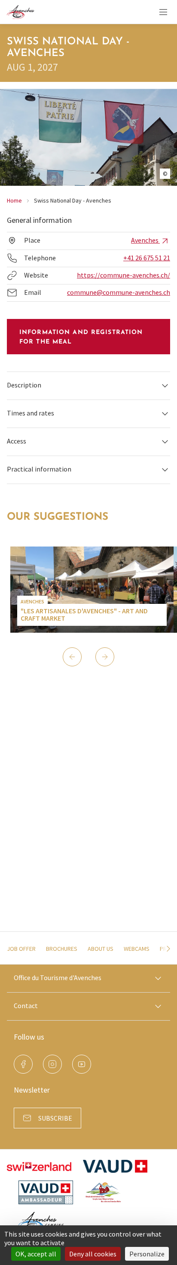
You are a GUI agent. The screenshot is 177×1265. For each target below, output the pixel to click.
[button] (88, 386)
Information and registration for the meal (81, 337)
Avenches (145, 240)
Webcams (137, 949)
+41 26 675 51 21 (146, 257)
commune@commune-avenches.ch (118, 292)
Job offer (21, 949)
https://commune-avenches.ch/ (123, 275)
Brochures (61, 949)
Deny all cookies (92, 1253)
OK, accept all (35, 1253)
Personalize (147, 1253)
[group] (92, 590)
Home (14, 200)
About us (100, 949)
